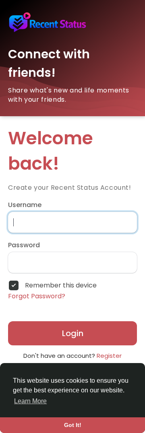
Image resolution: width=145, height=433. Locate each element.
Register (109, 355)
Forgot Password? (36, 296)
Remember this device (61, 285)
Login (72, 333)
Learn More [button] (30, 401)
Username (24, 205)
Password (24, 245)
